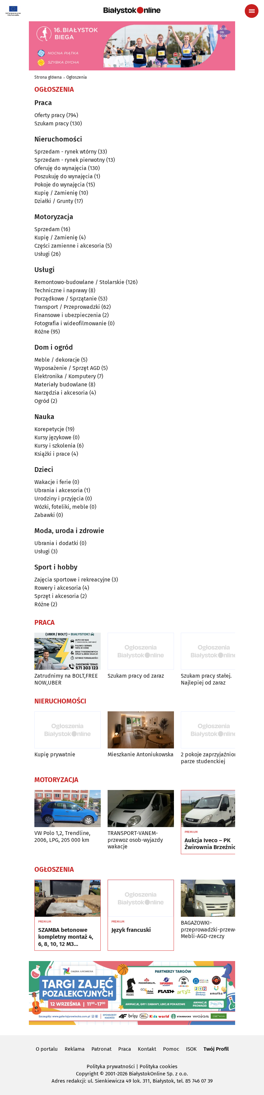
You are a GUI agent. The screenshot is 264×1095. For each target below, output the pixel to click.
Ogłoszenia (76, 77)
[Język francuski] (141, 898)
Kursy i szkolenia (55, 445)
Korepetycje (49, 429)
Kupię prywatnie (54, 754)
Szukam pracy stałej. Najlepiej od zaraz (206, 679)
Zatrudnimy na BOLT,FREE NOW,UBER (66, 679)
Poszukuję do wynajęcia (63, 176)
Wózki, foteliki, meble (61, 507)
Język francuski (131, 930)
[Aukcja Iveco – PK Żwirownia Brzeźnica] (214, 808)
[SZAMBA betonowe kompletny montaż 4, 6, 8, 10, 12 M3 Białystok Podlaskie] (67, 898)
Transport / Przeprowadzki (67, 307)
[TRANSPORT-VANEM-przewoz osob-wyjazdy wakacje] (141, 808)
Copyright (87, 1074)
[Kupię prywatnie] (67, 730)
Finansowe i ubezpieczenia (67, 315)
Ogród (42, 401)
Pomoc (171, 1049)
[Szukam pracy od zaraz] (141, 651)
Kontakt (147, 1049)
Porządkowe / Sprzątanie (65, 298)
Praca (124, 1049)
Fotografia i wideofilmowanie (70, 323)
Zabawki (44, 515)
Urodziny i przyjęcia (59, 498)
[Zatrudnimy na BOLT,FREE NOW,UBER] (67, 651)
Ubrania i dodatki (56, 543)
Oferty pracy (49, 115)
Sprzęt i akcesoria (56, 596)
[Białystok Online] (132, 10)
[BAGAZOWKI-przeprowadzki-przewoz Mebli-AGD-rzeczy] (214, 898)
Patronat (101, 1049)
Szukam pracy (51, 123)
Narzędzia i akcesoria (61, 393)
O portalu (47, 1049)
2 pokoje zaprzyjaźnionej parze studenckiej (211, 757)
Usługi (42, 254)
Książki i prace (52, 454)
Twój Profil (216, 1049)
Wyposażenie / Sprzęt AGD (67, 368)
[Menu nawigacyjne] (251, 11)
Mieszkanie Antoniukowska (141, 754)
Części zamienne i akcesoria (69, 245)
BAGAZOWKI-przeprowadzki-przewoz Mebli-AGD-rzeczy (210, 929)
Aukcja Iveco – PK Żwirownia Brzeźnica (212, 844)
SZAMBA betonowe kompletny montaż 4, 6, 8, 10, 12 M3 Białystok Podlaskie (65, 937)
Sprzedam (47, 229)
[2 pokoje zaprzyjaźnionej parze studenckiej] (214, 730)
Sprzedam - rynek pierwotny (69, 160)
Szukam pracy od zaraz (136, 676)
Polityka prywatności (111, 1066)
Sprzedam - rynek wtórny (65, 151)
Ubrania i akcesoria (58, 490)
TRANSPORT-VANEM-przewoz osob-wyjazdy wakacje (135, 839)
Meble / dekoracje (57, 360)
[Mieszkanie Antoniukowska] (141, 730)
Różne (42, 331)
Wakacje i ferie (52, 482)
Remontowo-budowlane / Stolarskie (79, 282)
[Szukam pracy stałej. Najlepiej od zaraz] (214, 651)
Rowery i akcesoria (57, 588)
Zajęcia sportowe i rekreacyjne (72, 579)
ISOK (191, 1049)
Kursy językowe (53, 437)
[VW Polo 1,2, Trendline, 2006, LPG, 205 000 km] (67, 808)
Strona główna (48, 77)
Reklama (75, 1049)
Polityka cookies (158, 1066)
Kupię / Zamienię (56, 193)
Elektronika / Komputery (65, 376)
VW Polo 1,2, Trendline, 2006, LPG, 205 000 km (62, 836)
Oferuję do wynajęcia (60, 168)
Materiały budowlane (60, 384)
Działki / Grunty (53, 201)
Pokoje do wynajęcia (59, 184)
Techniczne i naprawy (60, 290)
